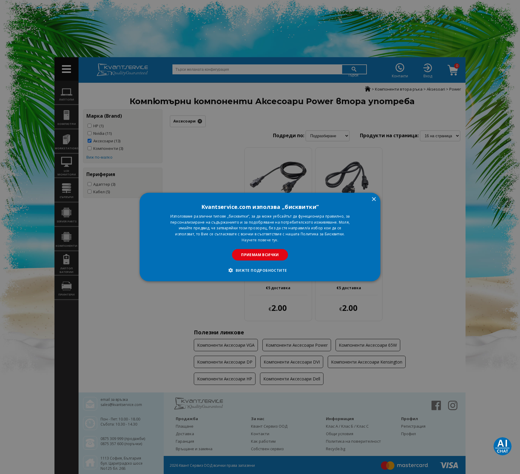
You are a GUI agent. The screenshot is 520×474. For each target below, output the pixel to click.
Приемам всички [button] (260, 254)
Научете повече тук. (260, 240)
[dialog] (260, 237)
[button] (260, 270)
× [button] (373, 199)
